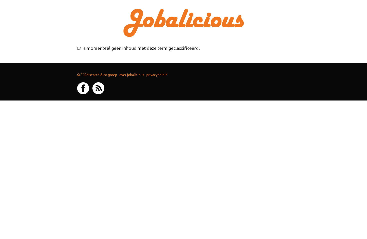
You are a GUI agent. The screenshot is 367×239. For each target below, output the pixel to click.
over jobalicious (131, 74)
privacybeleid (157, 74)
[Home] (183, 22)
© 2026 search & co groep (97, 74)
